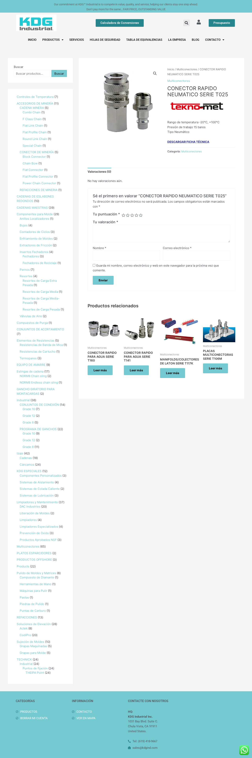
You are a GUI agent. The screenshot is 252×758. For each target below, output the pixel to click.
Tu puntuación (106, 214)
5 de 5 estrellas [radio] (141, 215)
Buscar (18, 67)
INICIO (32, 40)
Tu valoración (105, 222)
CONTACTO (212, 40)
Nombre (99, 248)
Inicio (170, 69)
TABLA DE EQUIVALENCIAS (144, 40)
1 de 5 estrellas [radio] (123, 215)
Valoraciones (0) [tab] (99, 171)
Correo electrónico (177, 248)
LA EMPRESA (177, 40)
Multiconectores (187, 69)
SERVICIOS (76, 40)
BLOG (195, 40)
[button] (186, 23)
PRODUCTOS (51, 40)
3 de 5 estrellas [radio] (132, 215)
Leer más (100, 370)
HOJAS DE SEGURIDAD (105, 40)
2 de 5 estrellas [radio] (128, 215)
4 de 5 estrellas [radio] (136, 215)
